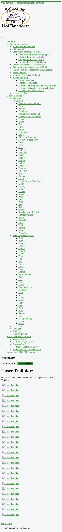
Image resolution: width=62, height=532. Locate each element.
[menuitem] (11, 41)
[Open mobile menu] (2, 37)
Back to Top (6, 523)
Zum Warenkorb (25, 363)
